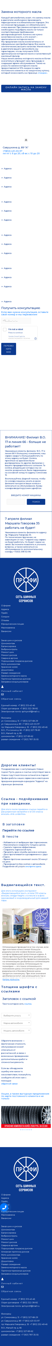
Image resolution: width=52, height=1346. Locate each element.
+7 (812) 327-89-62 (24, 736)
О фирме (6, 605)
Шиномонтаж (8, 643)
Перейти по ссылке (18, 830)
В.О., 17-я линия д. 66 (11, 730)
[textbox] (16, 1015)
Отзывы (5, 620)
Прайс (4, 613)
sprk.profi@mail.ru (31, 711)
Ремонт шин (7, 652)
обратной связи (9, 1084)
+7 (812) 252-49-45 (39, 727)
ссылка (27, 1004)
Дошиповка (7, 670)
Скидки (5, 617)
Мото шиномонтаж (10, 664)
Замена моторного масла (14, 676)
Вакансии (6, 631)
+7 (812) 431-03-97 (31, 724)
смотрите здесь (33, 866)
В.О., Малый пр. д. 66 (11, 733)
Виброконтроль (9, 649)
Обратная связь (11, 699)
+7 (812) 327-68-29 (29, 721)
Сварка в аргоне (9, 658)
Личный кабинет (12, 691)
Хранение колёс (9, 667)
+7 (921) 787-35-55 (30, 739)
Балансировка (8, 646)
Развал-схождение (10, 673)
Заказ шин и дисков (11, 640)
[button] (26, 88)
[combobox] (16, 1015)
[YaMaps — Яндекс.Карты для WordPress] (26, 139)
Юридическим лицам (12, 624)
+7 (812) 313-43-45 (26, 705)
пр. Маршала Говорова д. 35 (15, 727)
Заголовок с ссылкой (19, 999)
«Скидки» (42, 73)
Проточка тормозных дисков (15, 679)
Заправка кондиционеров (14, 682)
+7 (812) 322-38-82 (29, 708)
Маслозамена (8, 628)
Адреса (7, 168)
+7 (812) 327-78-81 (31, 730)
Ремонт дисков (9, 655)
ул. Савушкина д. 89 (11, 724)
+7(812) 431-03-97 (12, 151)
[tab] (26, 168)
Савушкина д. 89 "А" (15, 147)
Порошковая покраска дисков (16, 661)
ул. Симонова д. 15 (10, 721)
